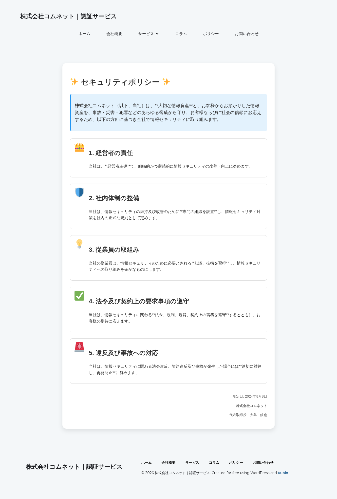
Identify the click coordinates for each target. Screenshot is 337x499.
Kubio (283, 473)
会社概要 (114, 33)
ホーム (84, 33)
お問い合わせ (247, 33)
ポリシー (211, 33)
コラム (181, 33)
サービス (192, 462)
